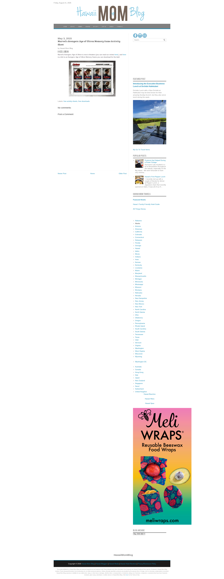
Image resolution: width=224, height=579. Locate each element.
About (72, 26)
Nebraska (138, 293)
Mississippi (139, 284)
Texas (137, 337)
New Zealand (140, 380)
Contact (120, 26)
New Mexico (139, 304)
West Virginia (140, 351)
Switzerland (139, 389)
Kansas (138, 262)
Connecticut (139, 237)
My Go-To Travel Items (141, 150)
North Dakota (140, 312)
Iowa (137, 259)
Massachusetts (140, 276)
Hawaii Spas (149, 403)
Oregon (138, 320)
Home (65, 26)
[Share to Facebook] (65, 51)
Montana (138, 290)
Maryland (138, 273)
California (138, 232)
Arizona (138, 226)
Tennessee (139, 334)
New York (138, 307)
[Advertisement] (140, 59)
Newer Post (62, 173)
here (116, 54)
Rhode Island (140, 326)
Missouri (138, 287)
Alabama (138, 221)
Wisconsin (139, 354)
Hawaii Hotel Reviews (128, 564)
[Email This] (59, 51)
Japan (137, 378)
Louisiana (138, 268)
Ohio (137, 315)
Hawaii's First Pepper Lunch (155, 177)
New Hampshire (141, 298)
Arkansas (138, 229)
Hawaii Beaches (150, 394)
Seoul (137, 386)
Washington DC (141, 362)
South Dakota (140, 332)
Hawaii (88, 26)
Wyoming (138, 356)
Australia (138, 367)
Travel (111, 26)
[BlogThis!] (61, 51)
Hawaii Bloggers (102, 564)
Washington (139, 348)
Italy (136, 375)
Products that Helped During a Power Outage (155, 161)
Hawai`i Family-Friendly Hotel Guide (146, 204)
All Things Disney (139, 209)
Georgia (138, 245)
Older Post (123, 173)
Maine (137, 270)
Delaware (138, 240)
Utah (137, 340)
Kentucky (138, 265)
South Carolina (140, 329)
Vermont (138, 343)
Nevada (138, 295)
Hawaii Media (114, 564)
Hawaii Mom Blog (88, 564)
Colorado (138, 234)
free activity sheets (70, 101)
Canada (138, 369)
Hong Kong (139, 372)
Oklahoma (139, 318)
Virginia (138, 345)
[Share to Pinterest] (67, 51)
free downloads (84, 101)
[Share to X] (63, 51)
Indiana (138, 257)
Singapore (139, 383)
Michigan (138, 279)
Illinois (137, 254)
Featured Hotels (139, 200)
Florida (137, 243)
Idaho (137, 251)
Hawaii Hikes (149, 399)
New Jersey (139, 301)
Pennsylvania (140, 323)
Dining (80, 26)
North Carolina (140, 309)
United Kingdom (141, 392)
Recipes (95, 26)
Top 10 (104, 26)
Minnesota (139, 282)
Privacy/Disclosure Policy (147, 564)
